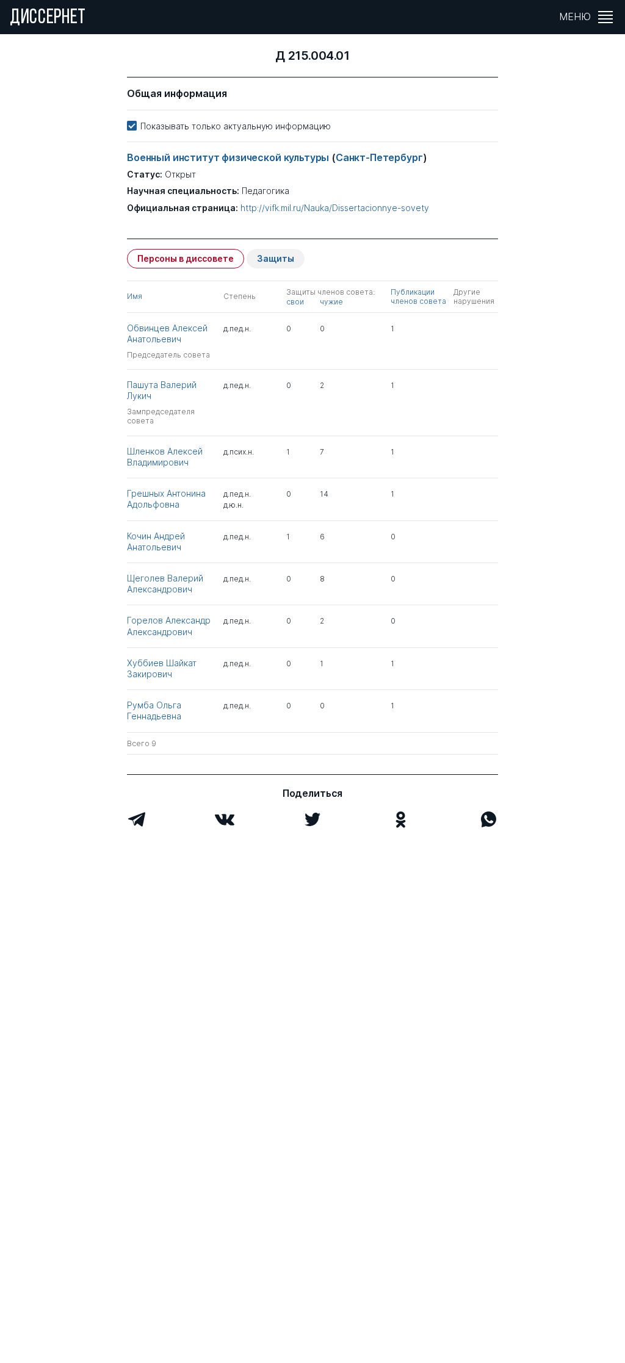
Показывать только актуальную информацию (235, 126)
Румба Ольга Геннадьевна (154, 710)
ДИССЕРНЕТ (48, 18)
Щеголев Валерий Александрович (165, 583)
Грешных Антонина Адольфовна (166, 498)
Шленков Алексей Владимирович (165, 456)
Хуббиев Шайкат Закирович (162, 668)
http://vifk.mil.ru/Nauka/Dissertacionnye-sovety (334, 208)
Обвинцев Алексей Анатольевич (167, 333)
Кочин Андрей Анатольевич (156, 541)
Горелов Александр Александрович (169, 625)
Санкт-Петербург (379, 157)
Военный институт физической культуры (229, 157)
